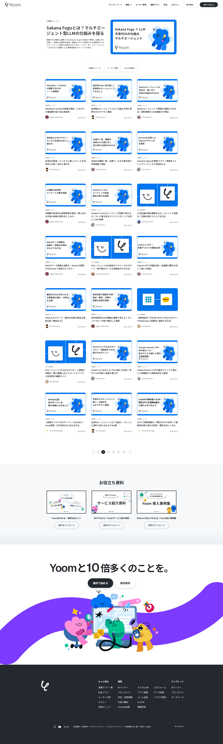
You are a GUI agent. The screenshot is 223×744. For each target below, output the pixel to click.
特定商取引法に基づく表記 (134, 726)
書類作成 (142, 707)
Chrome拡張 (124, 707)
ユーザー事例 (141, 4)
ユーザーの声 (104, 697)
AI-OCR (141, 702)
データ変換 (159, 692)
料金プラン (103, 692)
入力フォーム (160, 687)
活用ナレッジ (104, 707)
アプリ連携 (143, 692)
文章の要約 (123, 702)
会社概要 (76, 727)
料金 (165, 4)
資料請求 (125, 583)
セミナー (102, 702)
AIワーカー (123, 687)
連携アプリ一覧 (105, 687)
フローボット (124, 692)
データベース (177, 697)
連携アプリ (155, 4)
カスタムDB (143, 687)
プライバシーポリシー (97, 727)
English (148, 726)
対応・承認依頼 (125, 697)
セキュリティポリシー (115, 727)
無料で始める (100, 583)
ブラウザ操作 (160, 697)
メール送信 (143, 697)
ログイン (175, 4)
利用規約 (85, 727)
